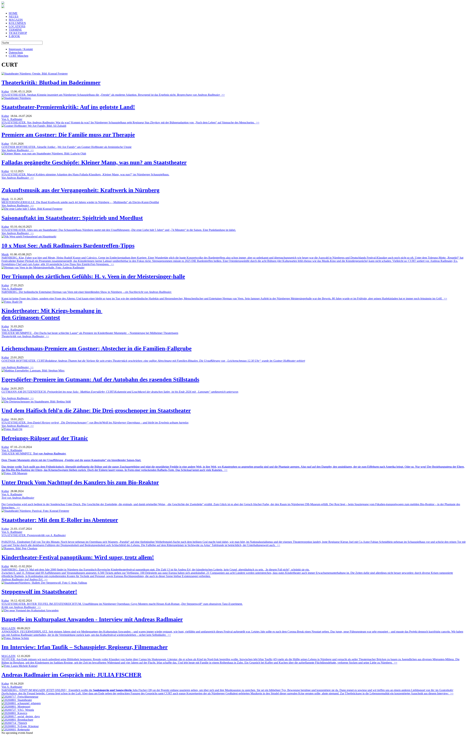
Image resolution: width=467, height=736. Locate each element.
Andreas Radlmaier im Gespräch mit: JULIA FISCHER (71, 674)
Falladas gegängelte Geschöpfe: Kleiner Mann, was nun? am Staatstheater (94, 162)
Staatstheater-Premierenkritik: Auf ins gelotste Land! (68, 107)
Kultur (5, 91)
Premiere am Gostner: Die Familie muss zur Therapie (68, 134)
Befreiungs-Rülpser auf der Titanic (44, 438)
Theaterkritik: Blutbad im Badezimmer (51, 82)
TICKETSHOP (18, 32)
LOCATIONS (17, 26)
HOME (13, 13)
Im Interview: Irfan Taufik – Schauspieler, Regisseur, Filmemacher (84, 647)
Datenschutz (16, 52)
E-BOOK (14, 36)
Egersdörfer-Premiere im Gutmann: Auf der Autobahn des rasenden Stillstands (100, 379)
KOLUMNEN (17, 23)
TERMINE (15, 29)
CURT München (18, 55)
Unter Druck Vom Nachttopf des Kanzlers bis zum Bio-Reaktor (80, 482)
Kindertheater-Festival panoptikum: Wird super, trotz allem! (77, 557)
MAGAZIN (16, 19)
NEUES (13, 16)
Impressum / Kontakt (21, 49)
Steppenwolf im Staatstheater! (39, 591)
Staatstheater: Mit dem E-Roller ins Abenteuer (59, 520)
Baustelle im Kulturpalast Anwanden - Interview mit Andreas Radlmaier (92, 619)
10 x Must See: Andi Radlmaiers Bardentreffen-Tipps (67, 245)
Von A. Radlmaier (11, 119)
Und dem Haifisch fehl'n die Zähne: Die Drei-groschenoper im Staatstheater (96, 410)
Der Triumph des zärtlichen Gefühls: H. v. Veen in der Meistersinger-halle (93, 276)
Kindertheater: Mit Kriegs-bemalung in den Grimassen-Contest (51, 314)
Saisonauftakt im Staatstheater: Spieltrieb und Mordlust (72, 218)
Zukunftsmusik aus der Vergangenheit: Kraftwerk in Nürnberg (80, 190)
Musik (5, 198)
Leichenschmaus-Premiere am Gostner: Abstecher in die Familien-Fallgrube (96, 348)
